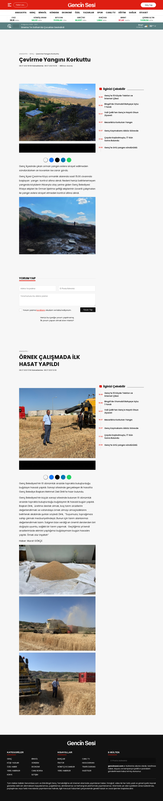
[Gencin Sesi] (82, 5)
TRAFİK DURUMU (89, 766)
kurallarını (41, 310)
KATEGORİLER (15, 752)
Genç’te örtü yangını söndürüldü (120, 147)
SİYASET (143, 12)
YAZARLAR (88, 12)
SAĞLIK (132, 12)
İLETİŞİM (35, 774)
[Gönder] (153, 760)
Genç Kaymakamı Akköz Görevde (121, 130)
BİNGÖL (42, 12)
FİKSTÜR (61, 763)
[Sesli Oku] (45, 160)
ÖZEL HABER (12, 766)
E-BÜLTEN (113, 752)
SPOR (100, 12)
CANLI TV (111, 12)
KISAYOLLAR (65, 752)
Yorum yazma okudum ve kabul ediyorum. (47, 310)
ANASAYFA (20, 12)
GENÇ (33, 12)
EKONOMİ (67, 12)
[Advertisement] (154, 54)
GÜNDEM (54, 12)
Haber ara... (20, 5)
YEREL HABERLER (13, 770)
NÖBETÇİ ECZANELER (66, 766)
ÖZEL (77, 12)
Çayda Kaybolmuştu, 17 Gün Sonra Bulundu (118, 139)
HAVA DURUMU (88, 763)
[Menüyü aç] (10, 4)
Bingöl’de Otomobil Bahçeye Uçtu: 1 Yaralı (121, 105)
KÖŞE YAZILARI (13, 763)
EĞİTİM (122, 12)
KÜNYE (9, 774)
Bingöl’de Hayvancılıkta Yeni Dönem (39, 27)
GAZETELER (86, 770)
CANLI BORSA (37, 770)
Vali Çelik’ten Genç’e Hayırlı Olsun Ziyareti (121, 114)
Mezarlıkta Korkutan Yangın (118, 122)
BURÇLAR (61, 759)
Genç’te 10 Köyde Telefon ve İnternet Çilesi (118, 97)
